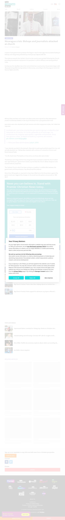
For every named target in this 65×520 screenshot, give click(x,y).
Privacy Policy (18, 271)
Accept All (16, 278)
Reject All (32, 278)
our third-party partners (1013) (36, 246)
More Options (49, 278)
